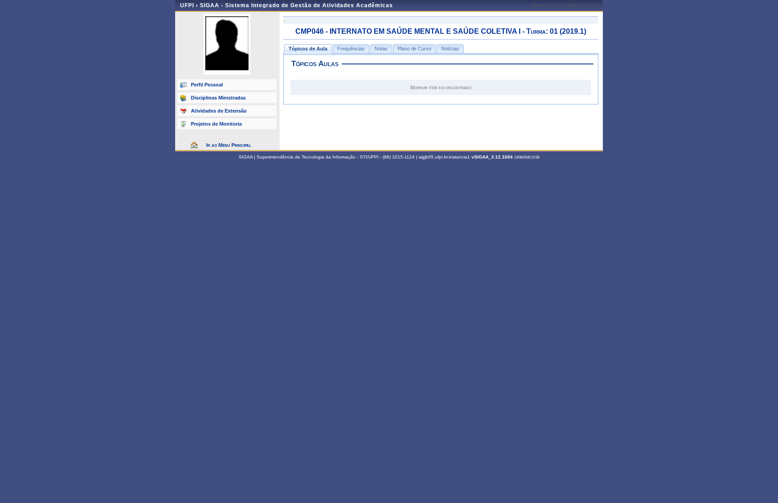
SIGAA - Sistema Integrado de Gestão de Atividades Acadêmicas (296, 5)
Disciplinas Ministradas (218, 97)
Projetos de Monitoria (216, 124)
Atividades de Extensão (219, 110)
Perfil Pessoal (207, 84)
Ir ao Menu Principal (228, 145)
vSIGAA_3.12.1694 (492, 156)
